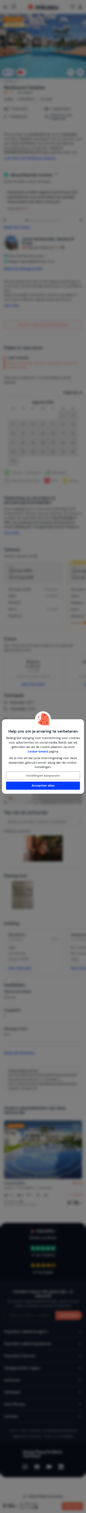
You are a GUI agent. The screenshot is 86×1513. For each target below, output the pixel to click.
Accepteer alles (43, 786)
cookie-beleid (38, 752)
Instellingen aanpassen (43, 776)
